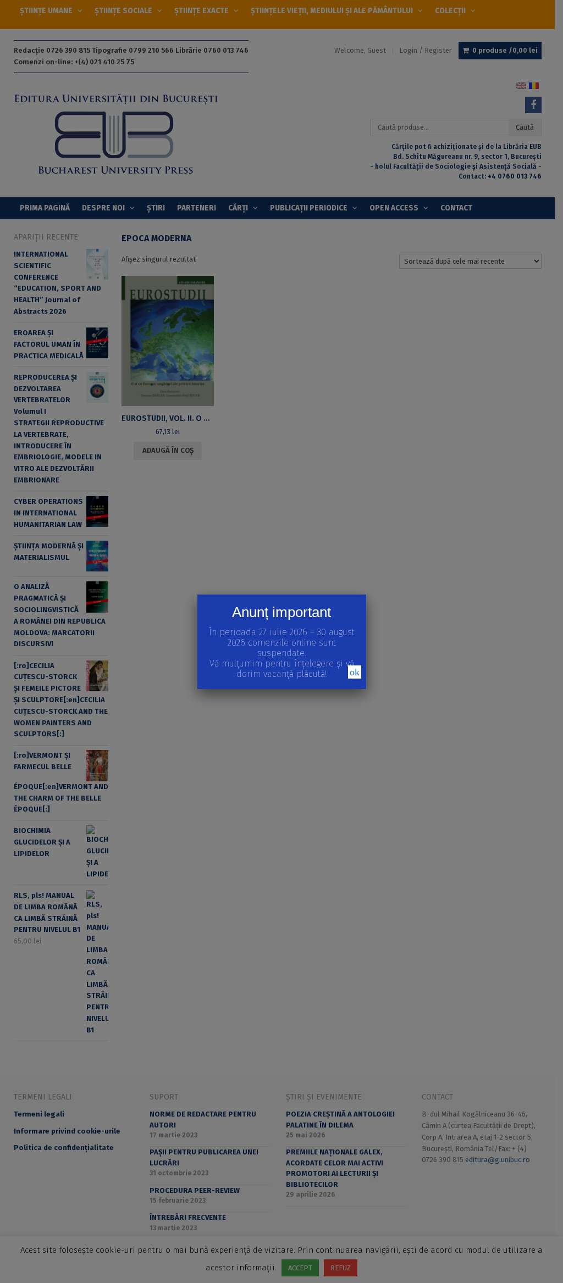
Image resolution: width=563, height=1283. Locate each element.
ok (355, 672)
